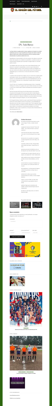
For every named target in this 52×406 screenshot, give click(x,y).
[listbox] (26, 311)
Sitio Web (34, 230)
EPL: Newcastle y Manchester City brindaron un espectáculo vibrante (14, 205)
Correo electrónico (25, 230)
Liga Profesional (12, 1)
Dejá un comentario (36, 47)
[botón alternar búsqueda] (41, 6)
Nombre (12, 230)
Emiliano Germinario (17, 47)
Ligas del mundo (34, 1)
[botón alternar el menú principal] (26, 13)
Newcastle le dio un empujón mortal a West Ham (37, 205)
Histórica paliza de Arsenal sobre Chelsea (25, 206)
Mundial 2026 (19, 3)
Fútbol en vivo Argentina (15, 398)
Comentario (12, 219)
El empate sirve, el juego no (26, 329)
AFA (23, 3)
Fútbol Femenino (12, 3)
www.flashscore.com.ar (15, 395)
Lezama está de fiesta (26, 373)
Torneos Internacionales (26, 1)
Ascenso (18, 1)
